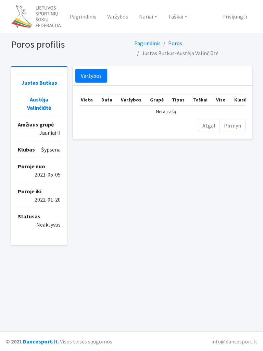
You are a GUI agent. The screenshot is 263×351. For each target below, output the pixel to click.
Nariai (146, 16)
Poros (175, 43)
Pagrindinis (83, 16)
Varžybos (117, 16)
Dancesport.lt (40, 341)
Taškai (175, 16)
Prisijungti (234, 16)
